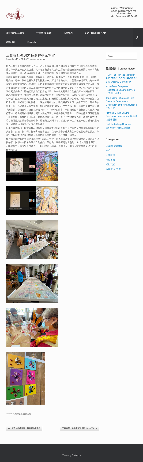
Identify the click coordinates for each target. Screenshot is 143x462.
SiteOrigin (76, 455)
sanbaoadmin (39, 58)
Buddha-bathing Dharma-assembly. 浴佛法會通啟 (118, 125)
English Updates (114, 145)
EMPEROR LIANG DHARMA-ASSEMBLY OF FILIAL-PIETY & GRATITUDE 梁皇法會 (121, 78)
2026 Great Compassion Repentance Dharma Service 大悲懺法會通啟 (120, 90)
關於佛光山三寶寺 (15, 32)
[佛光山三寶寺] (15, 14)
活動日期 (10, 42)
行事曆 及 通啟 (43, 32)
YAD (108, 150)
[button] (138, 37)
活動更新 (110, 159)
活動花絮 (27, 413)
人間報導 (68, 32)
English (31, 42)
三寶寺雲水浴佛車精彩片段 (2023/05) (79, 428)
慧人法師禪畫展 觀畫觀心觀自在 (24, 428)
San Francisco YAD (95, 32)
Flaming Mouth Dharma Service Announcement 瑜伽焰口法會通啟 (121, 116)
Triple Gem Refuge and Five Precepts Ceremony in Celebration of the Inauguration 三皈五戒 (121, 103)
